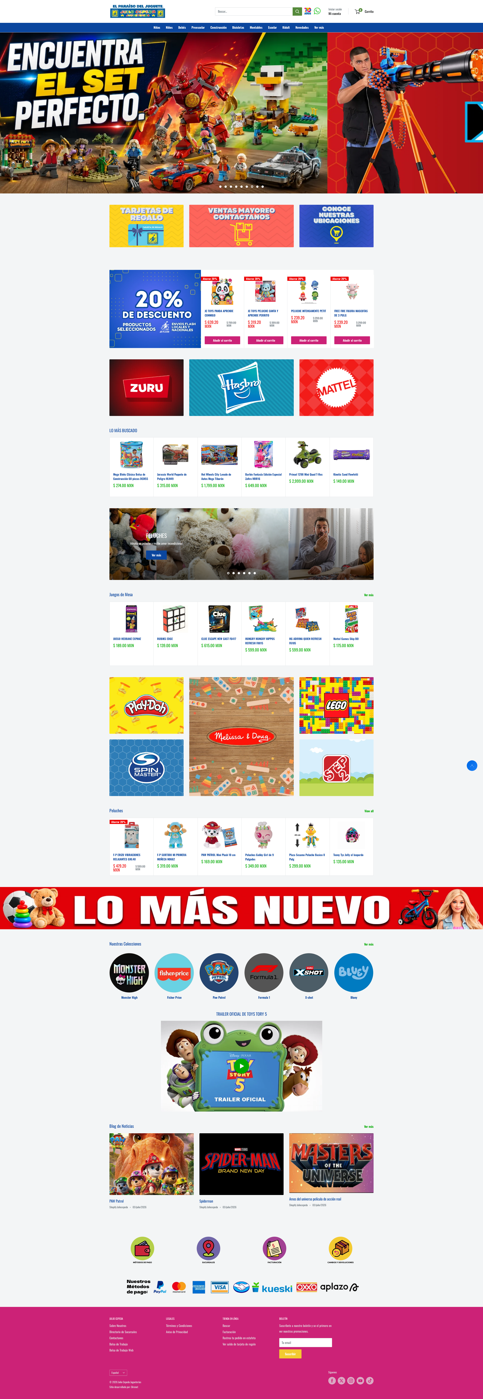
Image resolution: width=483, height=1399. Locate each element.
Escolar (272, 27)
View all (369, 811)
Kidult (286, 27)
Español (115, 1373)
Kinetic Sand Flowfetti (345, 474)
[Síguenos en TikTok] (370, 1380)
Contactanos (116, 1338)
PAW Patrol (116, 1200)
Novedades (302, 27)
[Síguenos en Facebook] (332, 1380)
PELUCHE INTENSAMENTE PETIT (308, 311)
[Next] (374, 311)
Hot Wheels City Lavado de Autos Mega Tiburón (216, 476)
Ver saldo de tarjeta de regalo (239, 1344)
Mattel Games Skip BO (346, 639)
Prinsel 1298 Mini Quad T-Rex (305, 474)
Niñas (157, 27)
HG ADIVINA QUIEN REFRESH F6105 (305, 641)
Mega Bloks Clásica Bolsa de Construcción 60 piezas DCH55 (130, 476)
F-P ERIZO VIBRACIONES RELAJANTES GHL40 (126, 857)
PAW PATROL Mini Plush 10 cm (218, 855)
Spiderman (206, 1200)
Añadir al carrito (222, 340)
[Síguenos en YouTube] (360, 1380)
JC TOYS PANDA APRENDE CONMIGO (219, 313)
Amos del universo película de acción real (315, 1198)
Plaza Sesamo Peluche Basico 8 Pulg (307, 857)
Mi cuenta (334, 13)
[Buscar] (297, 11)
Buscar (226, 1326)
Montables (256, 27)
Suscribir (290, 1354)
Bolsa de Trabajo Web (121, 1350)
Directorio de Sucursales (123, 1332)
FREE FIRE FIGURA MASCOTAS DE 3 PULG (351, 313)
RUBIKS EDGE (165, 639)
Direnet (134, 1387)
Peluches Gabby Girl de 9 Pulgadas (259, 857)
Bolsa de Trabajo (118, 1344)
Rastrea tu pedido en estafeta (239, 1338)
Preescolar (198, 27)
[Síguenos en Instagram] (351, 1380)
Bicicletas (238, 27)
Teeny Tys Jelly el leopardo (348, 855)
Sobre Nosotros (117, 1326)
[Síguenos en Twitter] (341, 1380)
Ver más (319, 27)
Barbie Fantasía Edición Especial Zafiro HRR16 (263, 476)
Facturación (229, 1332)
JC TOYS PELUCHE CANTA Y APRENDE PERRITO (263, 313)
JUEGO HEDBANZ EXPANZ (127, 639)
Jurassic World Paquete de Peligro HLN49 (172, 476)
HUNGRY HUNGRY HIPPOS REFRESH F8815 (260, 641)
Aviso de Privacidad (177, 1332)
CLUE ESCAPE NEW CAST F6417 (218, 639)
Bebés (182, 27)
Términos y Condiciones (179, 1326)
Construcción (218, 27)
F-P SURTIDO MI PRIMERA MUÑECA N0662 (171, 857)
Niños (169, 27)
